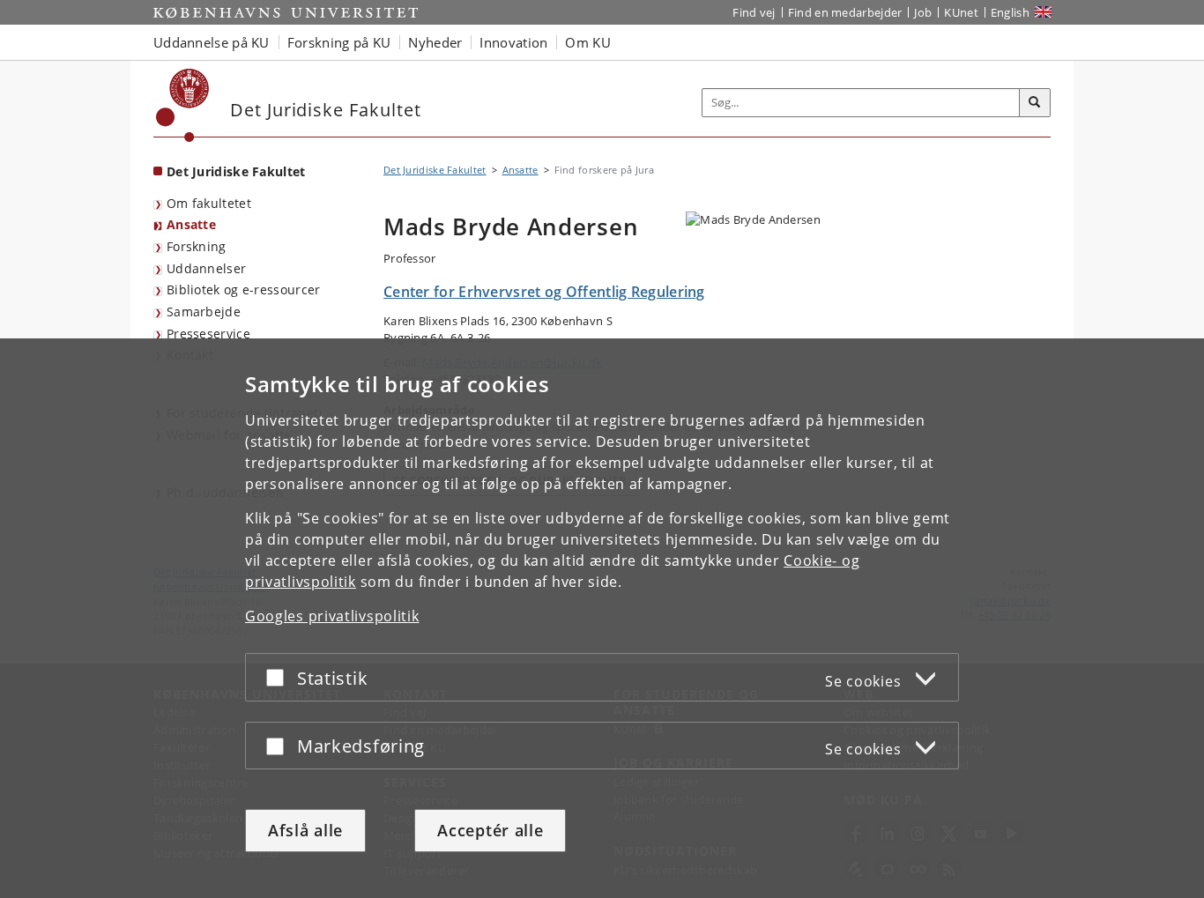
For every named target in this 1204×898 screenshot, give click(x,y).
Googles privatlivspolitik (332, 616)
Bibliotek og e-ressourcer (244, 289)
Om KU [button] (588, 42)
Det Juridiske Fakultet (236, 171)
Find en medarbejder (845, 12)
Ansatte (191, 224)
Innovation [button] (513, 42)
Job (923, 12)
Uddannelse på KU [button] (211, 42)
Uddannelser (206, 268)
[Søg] (1035, 103)
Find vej (753, 12)
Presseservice (208, 333)
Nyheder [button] (435, 42)
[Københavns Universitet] (183, 105)
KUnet (961, 12)
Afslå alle (305, 830)
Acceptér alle (490, 830)
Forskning (197, 246)
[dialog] (602, 618)
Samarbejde (204, 311)
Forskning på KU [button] (339, 42)
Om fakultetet (209, 203)
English (1010, 12)
